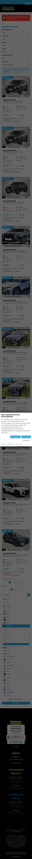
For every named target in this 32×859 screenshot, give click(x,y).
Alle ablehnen (26, 437)
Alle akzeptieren (15, 437)
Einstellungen (26, 440)
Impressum (19, 444)
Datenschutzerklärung (7, 444)
